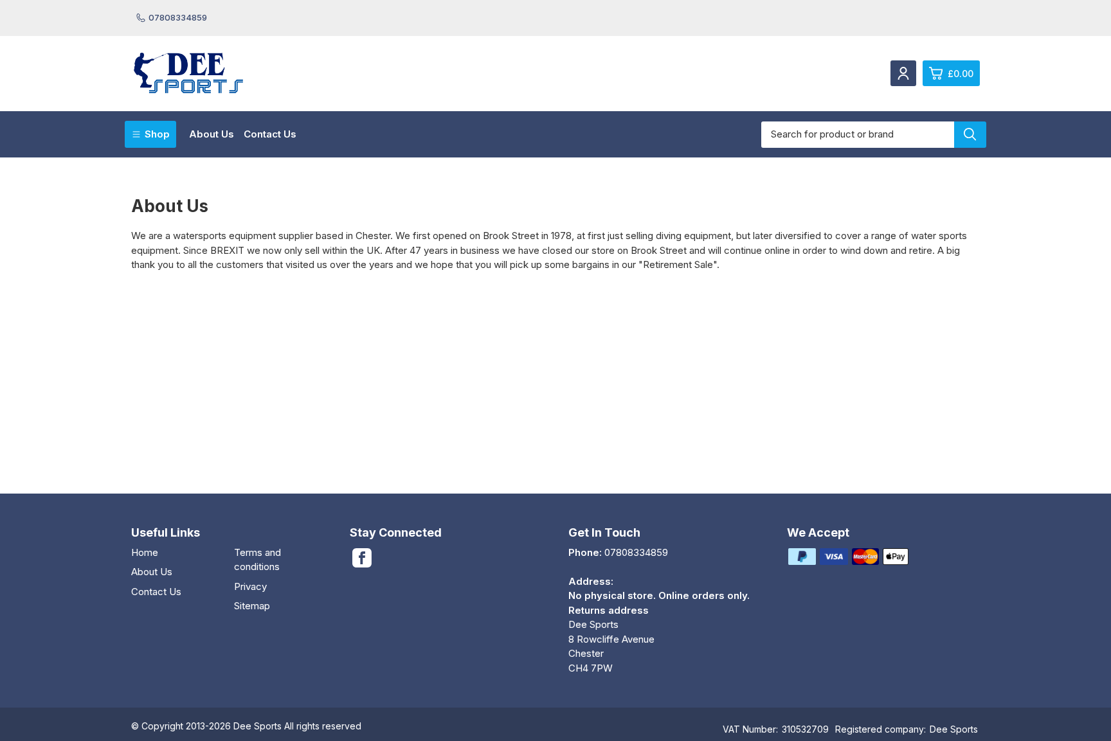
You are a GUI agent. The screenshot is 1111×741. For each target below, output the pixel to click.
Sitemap (252, 606)
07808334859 (178, 17)
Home (144, 552)
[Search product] (970, 134)
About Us (211, 134)
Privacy (250, 586)
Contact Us (270, 134)
